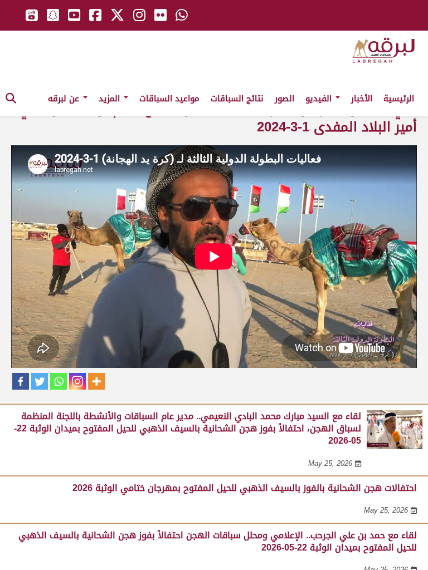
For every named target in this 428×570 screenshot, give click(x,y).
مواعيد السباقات (169, 98)
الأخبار (361, 98)
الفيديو (319, 98)
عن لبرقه (65, 98)
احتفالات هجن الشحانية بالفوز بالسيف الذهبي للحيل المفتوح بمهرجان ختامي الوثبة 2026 (244, 488)
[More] (96, 381)
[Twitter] (39, 381)
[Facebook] (20, 381)
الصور (284, 98)
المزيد (111, 98)
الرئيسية (398, 98)
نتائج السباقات (237, 98)
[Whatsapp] (58, 381)
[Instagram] (77, 381)
